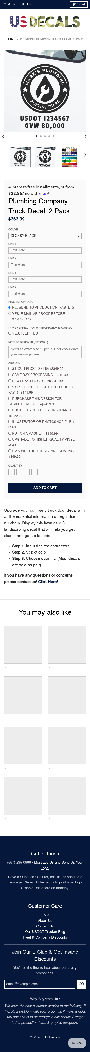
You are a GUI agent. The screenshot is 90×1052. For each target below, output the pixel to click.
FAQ (45, 915)
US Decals (51, 1037)
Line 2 (12, 258)
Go (81, 984)
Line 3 (12, 273)
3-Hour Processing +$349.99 (37, 369)
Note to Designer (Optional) (28, 342)
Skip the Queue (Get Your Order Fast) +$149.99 (40, 390)
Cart (81, 4)
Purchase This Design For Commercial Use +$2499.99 (35, 401)
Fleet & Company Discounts (45, 937)
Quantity (15, 466)
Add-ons (14, 363)
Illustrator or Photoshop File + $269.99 (41, 424)
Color (13, 229)
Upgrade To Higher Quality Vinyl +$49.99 (41, 442)
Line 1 (12, 244)
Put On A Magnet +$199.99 (35, 433)
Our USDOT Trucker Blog (45, 932)
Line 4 (12, 287)
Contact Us (45, 926)
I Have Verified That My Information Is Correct (41, 328)
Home (11, 39)
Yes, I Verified (25, 333)
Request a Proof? (20, 302)
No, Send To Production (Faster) (43, 307)
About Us (45, 921)
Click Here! (48, 582)
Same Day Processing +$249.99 (40, 375)
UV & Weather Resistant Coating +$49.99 (41, 454)
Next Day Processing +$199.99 (39, 381)
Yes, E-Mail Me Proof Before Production (36, 316)
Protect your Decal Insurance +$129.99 (40, 413)
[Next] (85, 136)
